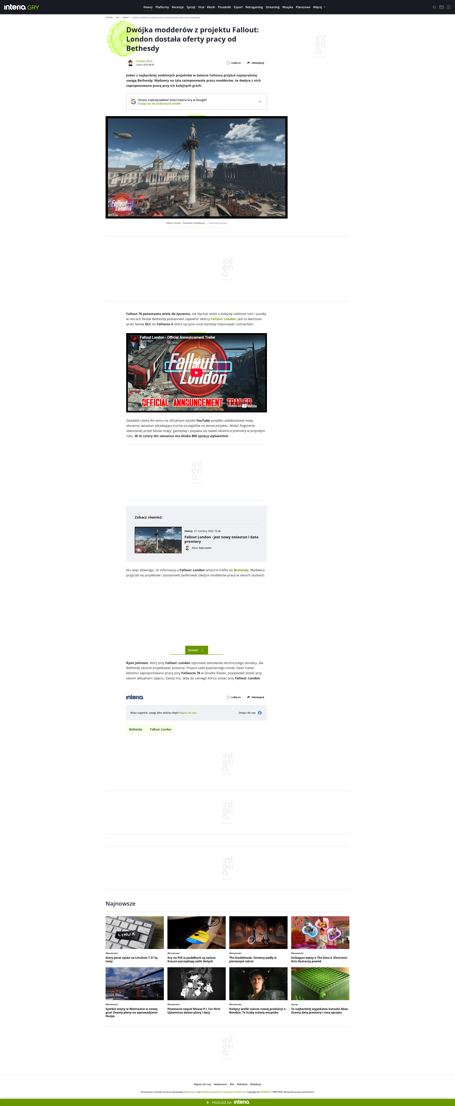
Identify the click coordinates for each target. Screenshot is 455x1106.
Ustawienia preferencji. (234, 1092)
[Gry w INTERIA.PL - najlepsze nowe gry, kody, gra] (33, 7)
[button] (148, 7)
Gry (117, 17)
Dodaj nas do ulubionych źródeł (172, 103)
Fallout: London (160, 729)
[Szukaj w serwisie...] (434, 7)
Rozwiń (193, 650)
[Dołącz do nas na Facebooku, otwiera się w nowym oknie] (260, 712)
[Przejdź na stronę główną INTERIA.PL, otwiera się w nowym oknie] (15, 7)
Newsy (126, 17)
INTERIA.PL (266, 1091)
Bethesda (135, 729)
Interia (109, 17)
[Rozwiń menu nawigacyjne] (448, 7)
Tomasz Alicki (144, 61)
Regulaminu (189, 1091)
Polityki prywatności (211, 1091)
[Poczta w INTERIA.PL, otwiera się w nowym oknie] (441, 7)
